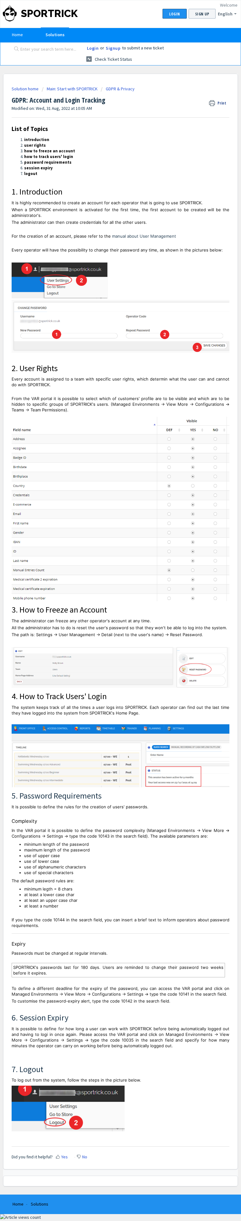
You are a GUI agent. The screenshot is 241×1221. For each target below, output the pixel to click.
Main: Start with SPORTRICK (72, 89)
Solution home (26, 89)
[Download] (109, 624)
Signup (113, 48)
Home (17, 34)
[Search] (15, 49)
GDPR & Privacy (120, 89)
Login (93, 48)
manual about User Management (144, 236)
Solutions (55, 34)
